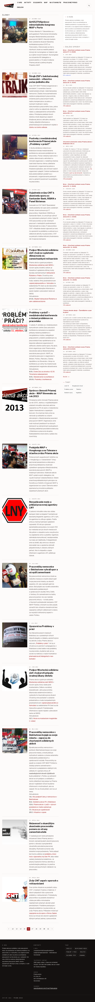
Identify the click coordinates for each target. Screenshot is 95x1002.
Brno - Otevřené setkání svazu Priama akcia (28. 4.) (76, 112)
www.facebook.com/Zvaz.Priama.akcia (45, 988)
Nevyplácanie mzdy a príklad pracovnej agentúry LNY (43, 505)
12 (12, 929)
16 (28, 929)
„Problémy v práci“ (42, 643)
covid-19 (66, 386)
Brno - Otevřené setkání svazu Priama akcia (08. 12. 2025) (76, 246)
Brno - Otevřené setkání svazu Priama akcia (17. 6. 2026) (76, 51)
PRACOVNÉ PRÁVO (70, 3)
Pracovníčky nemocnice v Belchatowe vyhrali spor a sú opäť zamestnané (43, 569)
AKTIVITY (27, 3)
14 (20, 929)
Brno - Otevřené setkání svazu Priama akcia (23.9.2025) (76, 348)
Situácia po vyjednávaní (41, 810)
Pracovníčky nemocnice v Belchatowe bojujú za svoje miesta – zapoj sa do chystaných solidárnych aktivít (43, 738)
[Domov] (9, 6)
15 (24, 929)
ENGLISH (20, 7)
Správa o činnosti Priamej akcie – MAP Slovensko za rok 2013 (42, 393)
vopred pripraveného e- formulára (41, 283)
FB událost (66, 209)
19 (40, 929)
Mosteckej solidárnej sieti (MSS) (41, 265)
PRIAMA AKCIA (18, 998)
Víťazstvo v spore (39, 812)
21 (48, 929)
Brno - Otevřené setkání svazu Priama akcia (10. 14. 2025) (76, 279)
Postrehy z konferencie (43, 379)
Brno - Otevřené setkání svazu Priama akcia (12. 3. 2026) (76, 185)
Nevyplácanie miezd (77, 386)
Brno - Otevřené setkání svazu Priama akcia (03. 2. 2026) (76, 216)
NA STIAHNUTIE (55, 3)
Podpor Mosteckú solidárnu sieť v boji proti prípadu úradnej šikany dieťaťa (43, 673)
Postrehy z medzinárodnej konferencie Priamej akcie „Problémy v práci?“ (43, 141)
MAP (46, 3)
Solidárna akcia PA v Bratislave (44, 802)
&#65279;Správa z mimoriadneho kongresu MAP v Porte (42, 25)
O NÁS (19, 3)
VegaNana (78, 392)
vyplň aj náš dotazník (75, 173)
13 (16, 929)
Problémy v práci (68, 389)
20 (44, 929)
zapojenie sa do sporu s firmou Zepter (43, 913)
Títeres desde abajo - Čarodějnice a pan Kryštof (77, 311)
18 (36, 929)
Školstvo (78, 389)
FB (91, 169)
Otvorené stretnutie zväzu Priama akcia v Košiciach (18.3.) (77, 143)
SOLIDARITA (37, 3)
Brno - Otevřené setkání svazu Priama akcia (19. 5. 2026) (76, 81)
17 (32, 929)
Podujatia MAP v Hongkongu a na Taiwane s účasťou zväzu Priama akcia (43, 450)
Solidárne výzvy (68, 392)
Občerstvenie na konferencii (43, 377)
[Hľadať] (89, 5)
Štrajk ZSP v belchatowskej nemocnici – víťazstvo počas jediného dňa (43, 79)
